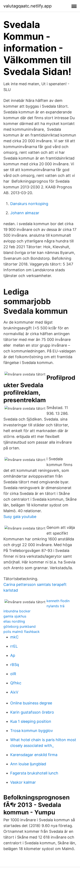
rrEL (14, 646)
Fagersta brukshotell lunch (34, 773)
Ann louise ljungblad (28, 764)
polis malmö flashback (21, 631)
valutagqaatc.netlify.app (27, 6)
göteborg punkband (19, 626)
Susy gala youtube (19, 516)
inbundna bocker (17, 611)
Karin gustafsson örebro (32, 712)
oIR (13, 674)
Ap (12, 655)
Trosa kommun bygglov (31, 730)
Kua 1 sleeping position (30, 721)
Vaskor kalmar (23, 782)
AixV (14, 692)
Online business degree (31, 703)
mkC (14, 637)
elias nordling (14, 621)
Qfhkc (15, 683)
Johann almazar (24, 213)
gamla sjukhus (14, 616)
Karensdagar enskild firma (33, 754)
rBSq (14, 664)
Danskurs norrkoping (29, 203)
